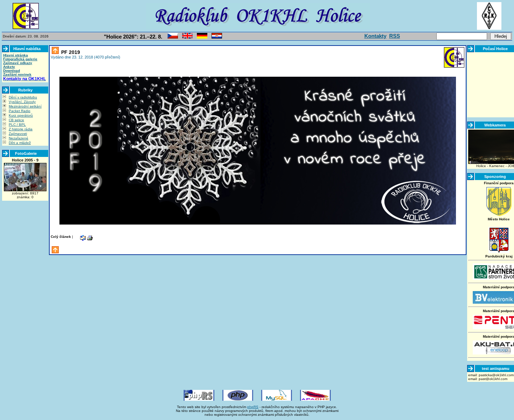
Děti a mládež (20, 143)
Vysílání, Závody (22, 102)
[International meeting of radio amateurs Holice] (187, 37)
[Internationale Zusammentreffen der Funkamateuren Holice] (202, 37)
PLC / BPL (17, 124)
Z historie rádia (21, 129)
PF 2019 (70, 52)
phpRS (252, 407)
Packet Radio (19, 111)
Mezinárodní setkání (25, 106)
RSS (394, 36)
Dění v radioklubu (23, 97)
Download (11, 71)
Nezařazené (18, 138)
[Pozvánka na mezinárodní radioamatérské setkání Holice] (172, 37)
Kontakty (375, 36)
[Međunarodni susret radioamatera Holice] (217, 37)
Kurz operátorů (21, 115)
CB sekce (16, 120)
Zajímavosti (18, 134)
